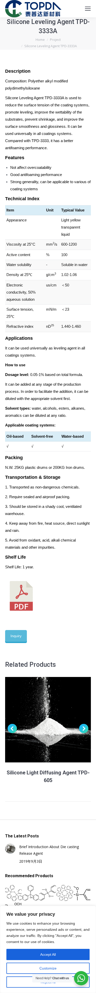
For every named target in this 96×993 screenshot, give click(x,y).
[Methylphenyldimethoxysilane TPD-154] (82, 893)
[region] (48, 949)
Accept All (48, 954)
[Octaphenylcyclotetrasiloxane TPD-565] (65, 893)
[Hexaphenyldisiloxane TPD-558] (13, 893)
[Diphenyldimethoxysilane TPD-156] (48, 893)
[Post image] (10, 849)
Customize (48, 968)
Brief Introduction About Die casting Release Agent (49, 850)
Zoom (41, 719)
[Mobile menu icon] (88, 9)
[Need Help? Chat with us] (81, 978)
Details (55, 719)
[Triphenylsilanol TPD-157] (30, 893)
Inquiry (16, 636)
